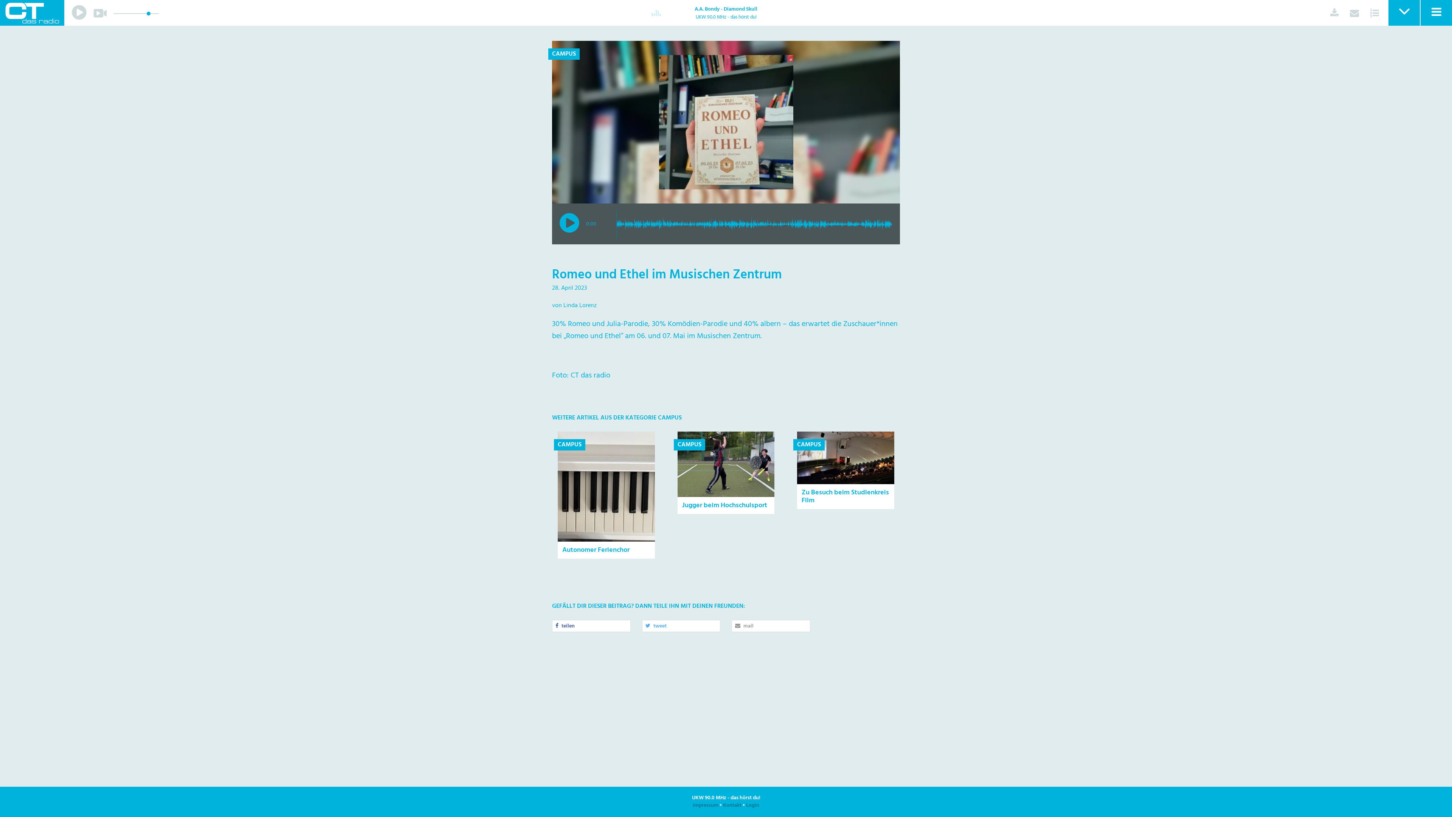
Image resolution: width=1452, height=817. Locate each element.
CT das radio (32, 13)
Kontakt (732, 805)
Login (752, 805)
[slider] (148, 14)
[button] (1404, 13)
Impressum (705, 805)
